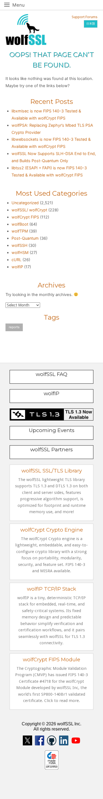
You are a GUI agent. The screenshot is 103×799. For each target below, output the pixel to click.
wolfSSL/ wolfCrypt (29, 210)
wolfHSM (20, 252)
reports (14, 327)
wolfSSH (19, 245)
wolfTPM (20, 231)
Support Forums (85, 17)
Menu (24, 5)
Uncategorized (25, 202)
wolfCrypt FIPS (25, 217)
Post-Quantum (25, 238)
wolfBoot (20, 224)
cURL (16, 259)
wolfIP (17, 266)
